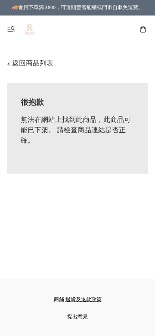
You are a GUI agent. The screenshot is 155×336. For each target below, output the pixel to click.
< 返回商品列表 (30, 63)
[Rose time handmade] (30, 29)
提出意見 (77, 317)
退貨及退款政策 (83, 299)
